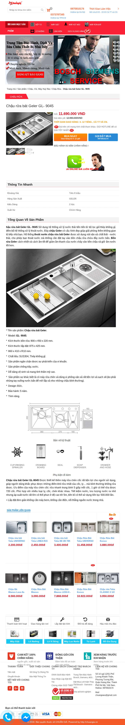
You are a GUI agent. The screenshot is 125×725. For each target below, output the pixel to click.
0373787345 (58, 16)
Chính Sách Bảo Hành (61, 675)
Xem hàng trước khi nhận (105, 656)
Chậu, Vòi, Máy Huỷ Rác (39, 89)
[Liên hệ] (7, 717)
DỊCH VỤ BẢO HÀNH (76, 31)
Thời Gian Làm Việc (103, 10)
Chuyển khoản (14, 676)
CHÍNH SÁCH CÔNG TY (62, 667)
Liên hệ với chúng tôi (106, 667)
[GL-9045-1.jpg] (20, 153)
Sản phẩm (22, 89)
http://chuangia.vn (89, 722)
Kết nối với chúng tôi (18, 681)
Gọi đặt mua (103, 137)
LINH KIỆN (58, 31)
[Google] (16, 688)
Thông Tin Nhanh (20, 184)
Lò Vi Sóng (53, 641)
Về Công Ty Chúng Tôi (39, 672)
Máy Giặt (14, 641)
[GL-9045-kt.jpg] (29, 153)
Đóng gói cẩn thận (64, 656)
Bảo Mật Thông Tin (38, 676)
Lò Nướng (34, 641)
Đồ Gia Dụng (109, 641)
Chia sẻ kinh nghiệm (82, 692)
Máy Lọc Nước (71, 641)
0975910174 (77, 10)
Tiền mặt (11, 672)
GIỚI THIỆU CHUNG (40, 666)
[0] (48, 11)
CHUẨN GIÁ (61, 722)
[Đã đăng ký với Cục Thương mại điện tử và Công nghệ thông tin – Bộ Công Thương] (62, 691)
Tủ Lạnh (91, 641)
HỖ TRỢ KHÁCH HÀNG (82, 667)
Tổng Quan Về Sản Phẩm (26, 219)
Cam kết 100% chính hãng (26, 656)
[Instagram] (22, 688)
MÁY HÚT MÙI (74, 25)
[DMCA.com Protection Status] (62, 698)
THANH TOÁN (15, 666)
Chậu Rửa (56, 89)
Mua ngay (70, 137)
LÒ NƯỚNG (40, 31)
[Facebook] (10, 688)
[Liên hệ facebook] (26, 717)
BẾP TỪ (39, 25)
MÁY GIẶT (55, 25)
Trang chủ (11, 89)
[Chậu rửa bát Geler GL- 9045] (10, 153)
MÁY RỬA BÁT (95, 25)
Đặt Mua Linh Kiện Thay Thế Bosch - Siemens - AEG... (83, 685)
